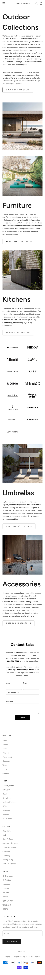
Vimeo (5, 897)
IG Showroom (7, 876)
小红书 (5, 909)
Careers (5, 773)
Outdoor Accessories (18, 623)
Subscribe (12, 941)
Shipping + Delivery (10, 843)
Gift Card (6, 790)
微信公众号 (6, 905)
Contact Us (6, 851)
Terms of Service (9, 864)
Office (5, 806)
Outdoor (5, 794)
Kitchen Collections (18, 333)
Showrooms (7, 757)
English (21, 951)
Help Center (7, 831)
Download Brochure (18, 90)
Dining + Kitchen (9, 802)
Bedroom (6, 810)
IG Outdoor (6, 880)
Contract (6, 761)
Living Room (7, 798)
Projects (5, 753)
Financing (6, 856)
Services (5, 749)
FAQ (4, 835)
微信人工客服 (7, 901)
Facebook (6, 884)
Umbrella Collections (19, 526)
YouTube (5, 893)
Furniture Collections (19, 241)
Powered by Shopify (31, 957)
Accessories (7, 818)
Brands (5, 745)
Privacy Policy (7, 860)
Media (4, 769)
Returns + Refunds (9, 847)
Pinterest (6, 888)
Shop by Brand (8, 786)
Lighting (5, 814)
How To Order (8, 839)
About (4, 741)
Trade (4, 765)
